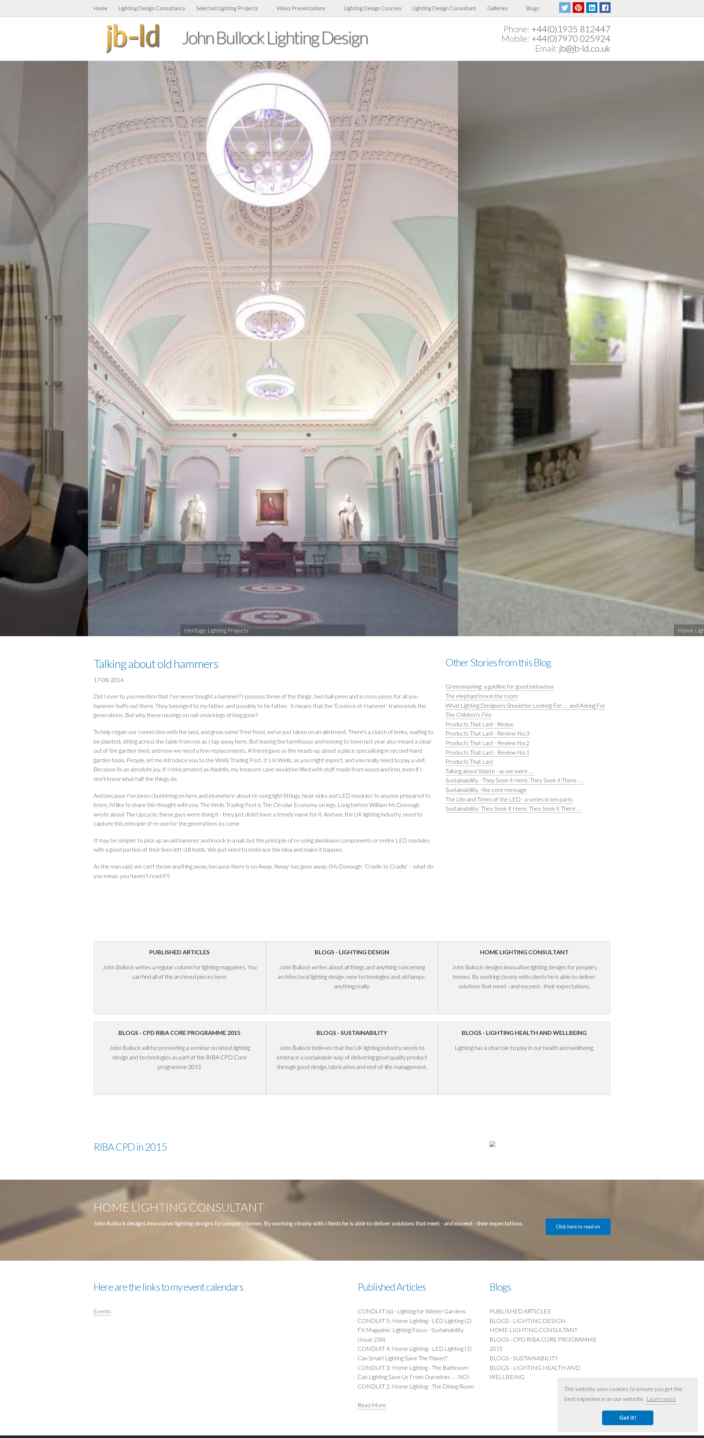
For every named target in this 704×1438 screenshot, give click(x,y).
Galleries (497, 8)
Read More (372, 1404)
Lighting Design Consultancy (151, 8)
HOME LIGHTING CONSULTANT (533, 1329)
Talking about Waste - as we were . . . (489, 770)
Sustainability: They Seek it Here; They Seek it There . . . (513, 808)
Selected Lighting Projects (227, 8)
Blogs (532, 8)
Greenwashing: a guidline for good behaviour (499, 686)
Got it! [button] (628, 1418)
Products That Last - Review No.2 (487, 742)
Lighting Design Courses (373, 8)
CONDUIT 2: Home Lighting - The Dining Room (416, 1386)
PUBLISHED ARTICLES (520, 1311)
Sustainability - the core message (486, 789)
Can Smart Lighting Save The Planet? (402, 1357)
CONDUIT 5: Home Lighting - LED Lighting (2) (415, 1320)
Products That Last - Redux (479, 723)
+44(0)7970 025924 (570, 38)
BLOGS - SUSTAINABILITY (523, 1357)
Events (102, 1311)
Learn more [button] (661, 1398)
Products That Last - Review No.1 (487, 752)
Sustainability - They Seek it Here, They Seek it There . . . (514, 780)
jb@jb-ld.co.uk (584, 48)
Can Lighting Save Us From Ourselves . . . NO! (413, 1376)
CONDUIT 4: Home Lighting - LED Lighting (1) (415, 1348)
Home (100, 8)
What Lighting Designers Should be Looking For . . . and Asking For (525, 705)
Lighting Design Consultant (444, 8)
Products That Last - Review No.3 (487, 733)
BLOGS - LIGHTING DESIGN (527, 1320)
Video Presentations (301, 8)
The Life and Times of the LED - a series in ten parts (509, 799)
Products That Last (469, 761)
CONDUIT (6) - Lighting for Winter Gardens (412, 1311)
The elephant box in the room (481, 695)
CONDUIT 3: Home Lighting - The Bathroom (413, 1367)
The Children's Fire (468, 714)
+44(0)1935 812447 (570, 28)
